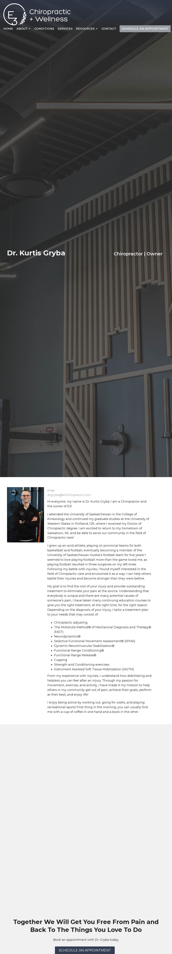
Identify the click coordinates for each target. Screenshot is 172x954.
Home (8, 28)
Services (65, 28)
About (22, 28)
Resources (85, 28)
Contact (108, 28)
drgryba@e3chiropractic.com (69, 495)
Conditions (44, 28)
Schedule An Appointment (145, 28)
